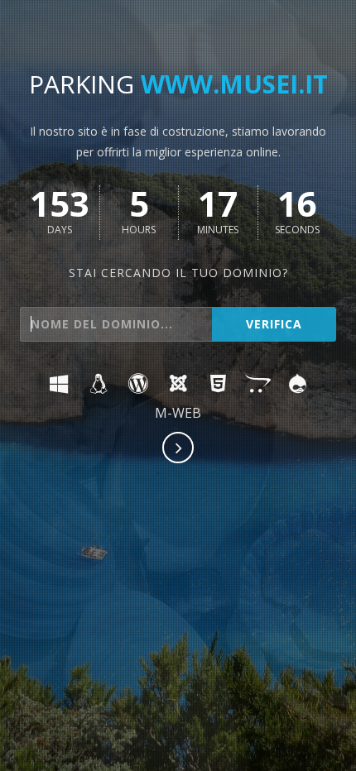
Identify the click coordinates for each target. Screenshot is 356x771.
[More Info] (179, 449)
